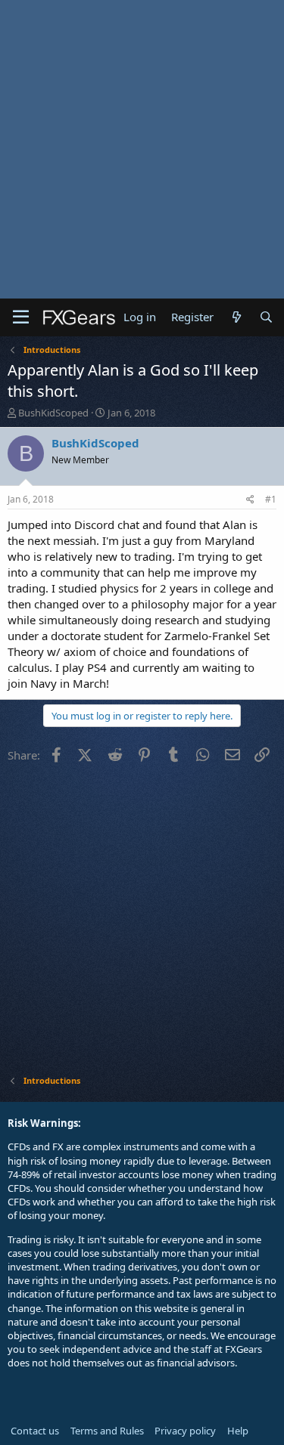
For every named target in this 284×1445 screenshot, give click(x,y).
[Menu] (21, 317)
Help (237, 1430)
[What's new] (236, 317)
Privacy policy (185, 1430)
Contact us (35, 1430)
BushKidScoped (53, 412)
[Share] (250, 500)
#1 (270, 499)
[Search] (266, 317)
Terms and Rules (107, 1430)
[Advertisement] (142, 149)
